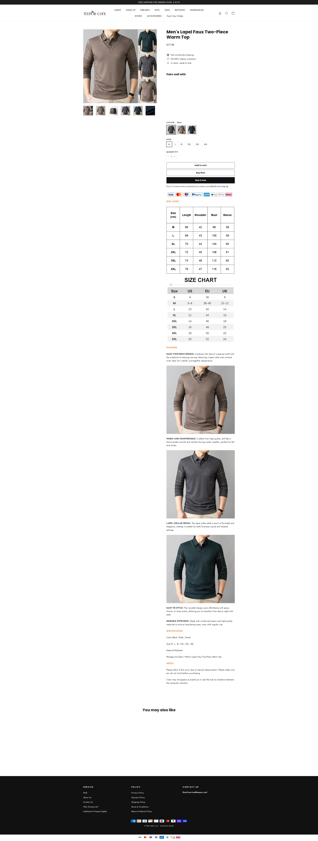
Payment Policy (138, 797)
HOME (117, 10)
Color (174, 122)
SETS (157, 10)
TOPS (167, 10)
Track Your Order (175, 16)
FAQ (85, 792)
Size (169, 140)
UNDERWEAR (197, 10)
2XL (189, 144)
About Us (87, 797)
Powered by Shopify (167, 826)
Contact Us (88, 802)
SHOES (138, 16)
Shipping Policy (138, 802)
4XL (205, 144)
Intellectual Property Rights (95, 811)
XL (182, 144)
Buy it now (200, 180)
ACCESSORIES (154, 16)
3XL (197, 144)
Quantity (172, 152)
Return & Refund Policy (141, 811)
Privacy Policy (137, 792)
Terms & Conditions (139, 806)
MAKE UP (130, 10)
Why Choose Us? (91, 806)
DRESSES (145, 10)
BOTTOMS (180, 10)
